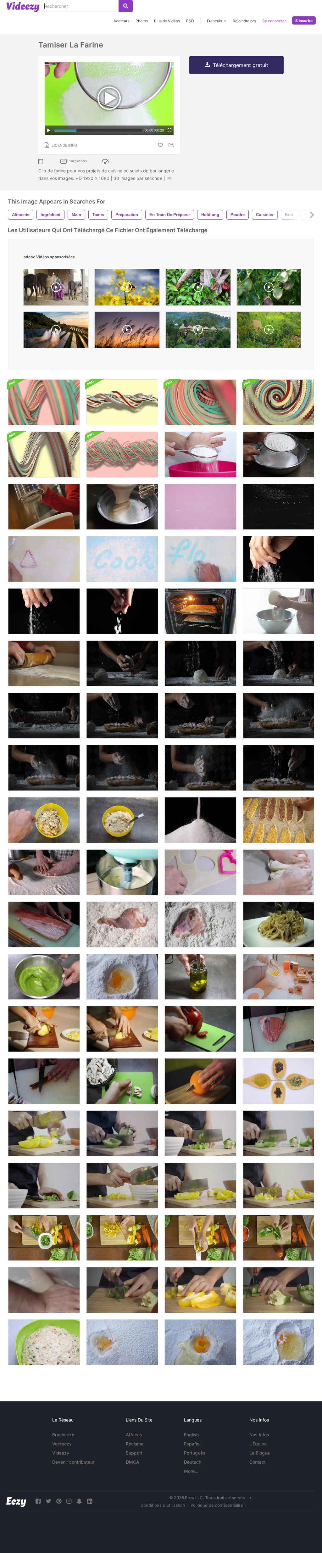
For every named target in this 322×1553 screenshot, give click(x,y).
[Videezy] (23, 7)
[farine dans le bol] (200, 455)
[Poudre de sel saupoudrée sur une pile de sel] (200, 820)
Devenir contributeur (73, 1462)
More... (191, 1471)
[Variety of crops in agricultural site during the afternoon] (269, 331)
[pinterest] (58, 1501)
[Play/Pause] (48, 130)
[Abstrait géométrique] (44, 402)
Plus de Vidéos (167, 21)
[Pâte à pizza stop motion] (44, 1342)
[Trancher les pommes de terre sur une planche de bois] (44, 1029)
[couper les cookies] (200, 872)
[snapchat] (79, 1501)
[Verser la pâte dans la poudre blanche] (122, 507)
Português (194, 1452)
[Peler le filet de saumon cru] (278, 1029)
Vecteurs (121, 21)
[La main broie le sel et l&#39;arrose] (278, 559)
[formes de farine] (44, 559)
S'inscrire (304, 20)
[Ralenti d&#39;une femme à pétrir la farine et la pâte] (122, 663)
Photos (142, 21)
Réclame (134, 1443)
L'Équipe (258, 1443)
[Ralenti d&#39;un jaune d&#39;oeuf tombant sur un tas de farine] (122, 1342)
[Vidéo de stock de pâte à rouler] (44, 1290)
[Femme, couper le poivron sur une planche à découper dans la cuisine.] (278, 1290)
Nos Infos (259, 1434)
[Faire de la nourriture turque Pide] (278, 820)
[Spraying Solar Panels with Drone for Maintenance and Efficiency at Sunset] (56, 331)
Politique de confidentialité (217, 1505)
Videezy (60, 1452)
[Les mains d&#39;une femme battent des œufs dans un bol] (278, 977)
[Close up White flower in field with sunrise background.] (127, 331)
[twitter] (48, 1501)
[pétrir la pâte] (278, 872)
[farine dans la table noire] (278, 507)
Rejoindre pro (244, 21)
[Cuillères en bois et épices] (278, 1081)
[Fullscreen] (169, 130)
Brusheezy (63, 1434)
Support (134, 1452)
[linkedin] (89, 1501)
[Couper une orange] (200, 1081)
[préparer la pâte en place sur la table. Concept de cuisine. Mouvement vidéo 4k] (44, 820)
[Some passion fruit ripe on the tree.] (269, 289)
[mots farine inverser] (122, 559)
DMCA (132, 1462)
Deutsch (192, 1462)
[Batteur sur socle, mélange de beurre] (122, 872)
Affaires (134, 1434)
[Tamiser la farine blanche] (278, 455)
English (191, 1434)
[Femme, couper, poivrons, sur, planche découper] (122, 1290)
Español (192, 1443)
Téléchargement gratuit (240, 65)
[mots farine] (200, 559)
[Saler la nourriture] (122, 611)
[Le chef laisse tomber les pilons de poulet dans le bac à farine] (200, 924)
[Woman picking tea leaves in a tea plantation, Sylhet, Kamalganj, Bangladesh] (198, 289)
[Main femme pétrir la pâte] (278, 611)
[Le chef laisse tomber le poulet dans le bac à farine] (122, 924)
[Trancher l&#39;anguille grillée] (44, 1081)
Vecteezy (62, 1443)
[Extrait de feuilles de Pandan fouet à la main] (44, 977)
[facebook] (38, 1501)
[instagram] (68, 1501)
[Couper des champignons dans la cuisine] (122, 1081)
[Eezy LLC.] (16, 1501)
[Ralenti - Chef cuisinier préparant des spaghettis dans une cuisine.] (278, 924)
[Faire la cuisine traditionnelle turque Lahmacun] (44, 872)
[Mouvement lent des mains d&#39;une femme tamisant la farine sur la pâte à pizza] (200, 663)
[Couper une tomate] (200, 1029)
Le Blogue (259, 1452)
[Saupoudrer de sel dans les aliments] (44, 611)
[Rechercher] (126, 6)
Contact (257, 1462)
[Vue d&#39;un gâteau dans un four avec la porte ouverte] (200, 611)
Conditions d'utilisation (163, 1505)
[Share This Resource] (172, 145)
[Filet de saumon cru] (44, 924)
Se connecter (274, 21)
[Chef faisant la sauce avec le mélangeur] (200, 977)
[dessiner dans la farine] (200, 507)
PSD (190, 21)
